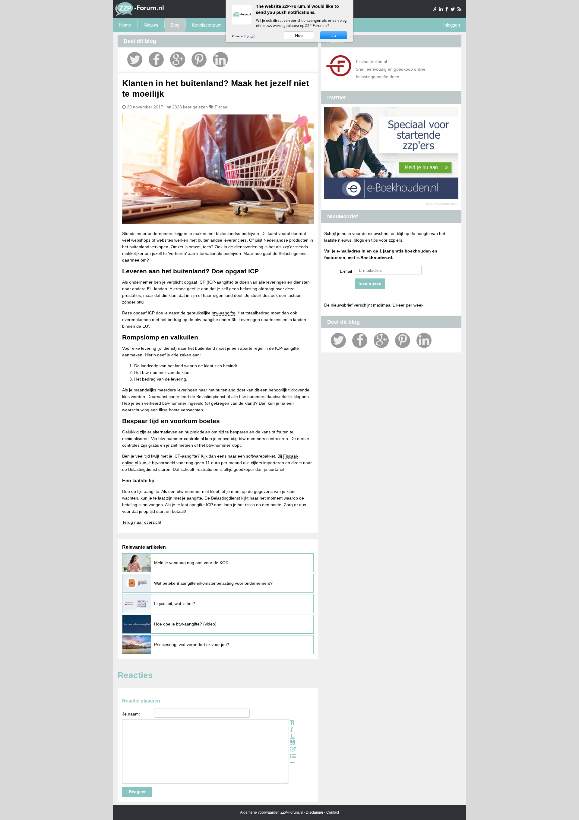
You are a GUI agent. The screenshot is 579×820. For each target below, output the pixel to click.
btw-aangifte (223, 312)
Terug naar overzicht (141, 522)
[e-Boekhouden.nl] (391, 197)
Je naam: (131, 714)
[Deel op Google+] (177, 59)
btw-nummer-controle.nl (181, 438)
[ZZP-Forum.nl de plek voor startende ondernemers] (139, 15)
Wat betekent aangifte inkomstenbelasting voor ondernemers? (213, 583)
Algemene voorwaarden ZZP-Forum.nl (271, 812)
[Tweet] (134, 59)
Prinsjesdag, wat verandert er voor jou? (191, 644)
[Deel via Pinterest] (199, 59)
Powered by (241, 36)
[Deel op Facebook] (156, 59)
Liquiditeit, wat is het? (174, 603)
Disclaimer (314, 812)
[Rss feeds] (459, 9)
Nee (299, 35)
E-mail (346, 271)
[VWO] (256, 36)
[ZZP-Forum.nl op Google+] (435, 9)
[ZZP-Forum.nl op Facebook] (447, 9)
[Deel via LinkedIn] (220, 59)
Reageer (137, 791)
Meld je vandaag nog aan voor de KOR (191, 562)
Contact (332, 812)
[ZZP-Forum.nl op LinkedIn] (441, 9)
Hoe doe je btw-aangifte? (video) (185, 624)
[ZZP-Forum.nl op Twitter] (453, 9)
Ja (333, 35)
